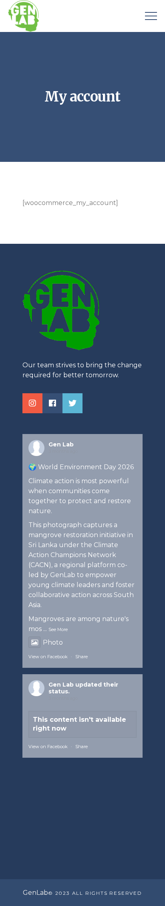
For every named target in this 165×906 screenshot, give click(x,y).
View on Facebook (48, 656)
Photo (53, 642)
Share (81, 656)
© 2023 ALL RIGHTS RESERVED (95, 893)
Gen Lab (61, 444)
